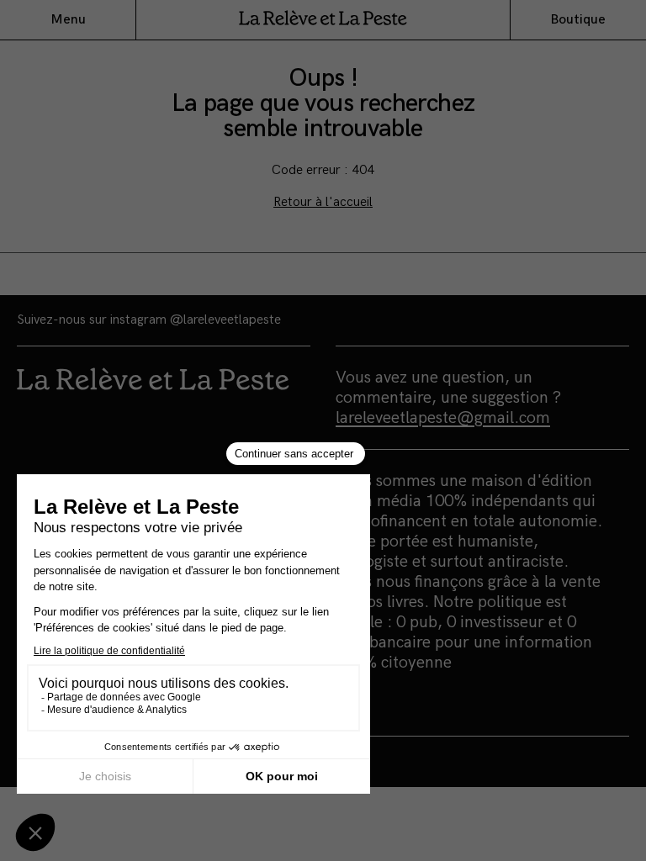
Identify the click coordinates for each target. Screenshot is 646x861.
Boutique (578, 20)
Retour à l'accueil (323, 202)
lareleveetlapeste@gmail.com (443, 418)
